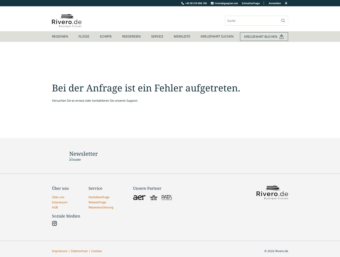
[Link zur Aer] (139, 198)
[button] (283, 21)
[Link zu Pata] (167, 198)
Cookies (96, 251)
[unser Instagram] (54, 224)
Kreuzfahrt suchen (217, 36)
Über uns (58, 197)
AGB (55, 207)
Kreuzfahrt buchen (260, 36)
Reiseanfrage (97, 202)
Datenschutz (79, 251)
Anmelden (275, 3)
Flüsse (84, 36)
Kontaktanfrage (99, 197)
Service (157, 36)
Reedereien (131, 36)
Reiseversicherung (101, 207)
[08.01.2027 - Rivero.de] (66, 25)
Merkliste (182, 36)
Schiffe (106, 36)
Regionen (60, 36)
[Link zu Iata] (154, 198)
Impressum (59, 202)
